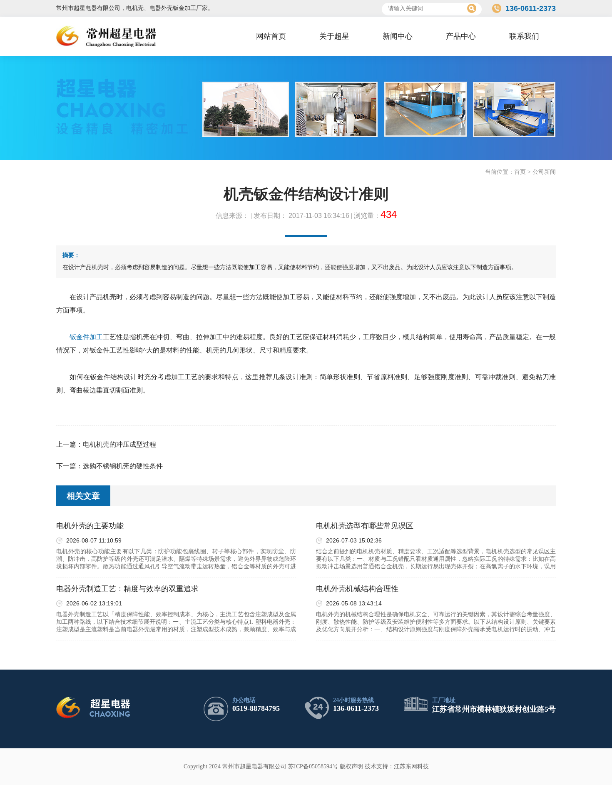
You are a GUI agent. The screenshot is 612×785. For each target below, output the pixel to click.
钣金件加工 (86, 336)
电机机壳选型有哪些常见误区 (364, 526)
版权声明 (351, 766)
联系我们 (524, 36)
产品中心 (461, 36)
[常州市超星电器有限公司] (106, 36)
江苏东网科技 (411, 766)
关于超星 (334, 36)
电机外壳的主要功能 (90, 526)
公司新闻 (544, 172)
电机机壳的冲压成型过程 (119, 444)
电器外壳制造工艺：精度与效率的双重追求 (127, 589)
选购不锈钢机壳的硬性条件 (123, 466)
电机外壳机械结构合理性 (357, 589)
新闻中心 (398, 36)
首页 (520, 172)
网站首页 (271, 36)
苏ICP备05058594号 (313, 766)
